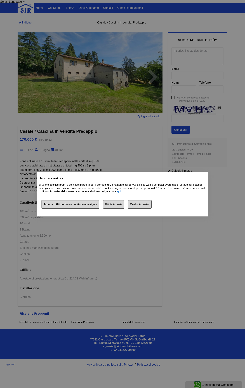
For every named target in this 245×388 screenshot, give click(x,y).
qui (119, 191)
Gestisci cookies (140, 204)
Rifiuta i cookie (113, 204)
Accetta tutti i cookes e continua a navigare (70, 204)
